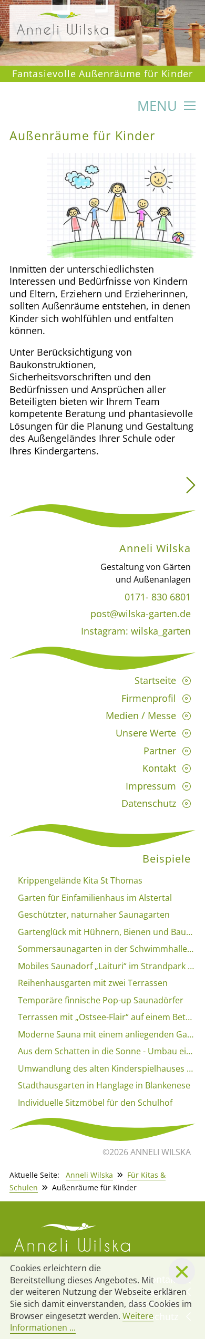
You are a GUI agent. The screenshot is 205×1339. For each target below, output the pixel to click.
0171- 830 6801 (158, 596)
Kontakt (159, 768)
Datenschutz (148, 803)
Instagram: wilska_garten (136, 631)
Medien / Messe (141, 715)
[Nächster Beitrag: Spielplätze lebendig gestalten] (191, 488)
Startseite (155, 680)
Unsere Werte (146, 732)
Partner (160, 750)
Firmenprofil (148, 698)
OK (182, 1271)
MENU (159, 107)
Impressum (151, 786)
